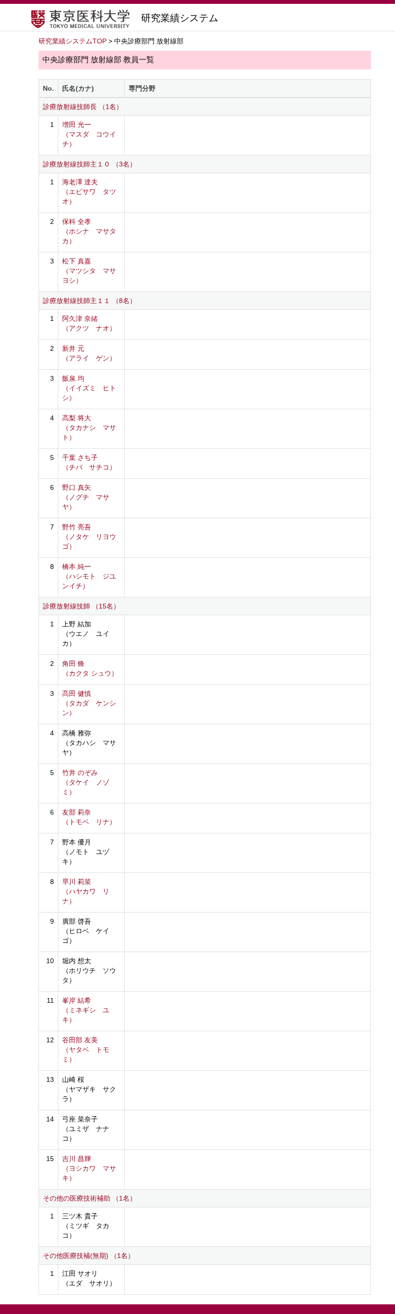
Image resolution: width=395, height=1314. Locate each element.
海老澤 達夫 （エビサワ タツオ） (89, 191)
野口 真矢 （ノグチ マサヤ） (85, 497)
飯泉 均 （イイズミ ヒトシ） (89, 387)
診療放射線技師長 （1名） (83, 107)
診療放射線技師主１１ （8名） (89, 300)
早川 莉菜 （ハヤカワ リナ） (85, 891)
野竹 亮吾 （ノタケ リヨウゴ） (89, 536)
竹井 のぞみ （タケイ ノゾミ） (85, 782)
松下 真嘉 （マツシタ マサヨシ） (89, 270)
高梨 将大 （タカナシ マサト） (89, 427)
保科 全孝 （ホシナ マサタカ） (89, 231)
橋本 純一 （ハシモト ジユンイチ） (89, 576)
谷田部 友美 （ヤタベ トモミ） (85, 1049)
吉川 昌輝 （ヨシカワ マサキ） (89, 1168)
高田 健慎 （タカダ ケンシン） (89, 703)
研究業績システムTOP (72, 41)
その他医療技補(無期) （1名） (88, 1255)
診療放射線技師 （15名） (81, 606)
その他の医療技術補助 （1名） (89, 1198)
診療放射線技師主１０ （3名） (89, 164)
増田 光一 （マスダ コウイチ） (89, 134)
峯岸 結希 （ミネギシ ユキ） (85, 1010)
